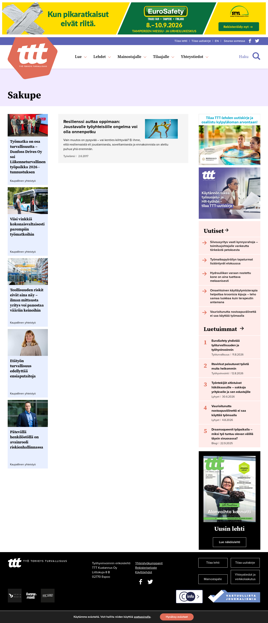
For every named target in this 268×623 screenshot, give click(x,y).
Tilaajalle (161, 56)
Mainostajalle (129, 56)
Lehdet (99, 56)
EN (217, 41)
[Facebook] (250, 41)
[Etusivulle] (32, 55)
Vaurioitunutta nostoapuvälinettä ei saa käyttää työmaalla (228, 410)
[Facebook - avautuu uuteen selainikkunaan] (140, 582)
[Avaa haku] (256, 56)
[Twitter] (257, 41)
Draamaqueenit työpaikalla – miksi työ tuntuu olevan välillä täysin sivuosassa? (232, 434)
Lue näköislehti (229, 542)
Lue (78, 56)
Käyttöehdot (143, 572)
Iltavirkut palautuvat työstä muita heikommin (230, 366)
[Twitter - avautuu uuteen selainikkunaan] (150, 582)
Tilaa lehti (180, 41)
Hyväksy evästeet (177, 617)
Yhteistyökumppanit (149, 563)
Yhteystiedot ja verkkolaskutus (245, 577)
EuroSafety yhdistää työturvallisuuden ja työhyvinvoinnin (225, 345)
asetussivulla (142, 617)
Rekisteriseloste (146, 568)
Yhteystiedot (192, 56)
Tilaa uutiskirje (201, 41)
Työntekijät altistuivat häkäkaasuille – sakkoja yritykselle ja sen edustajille (231, 387)
